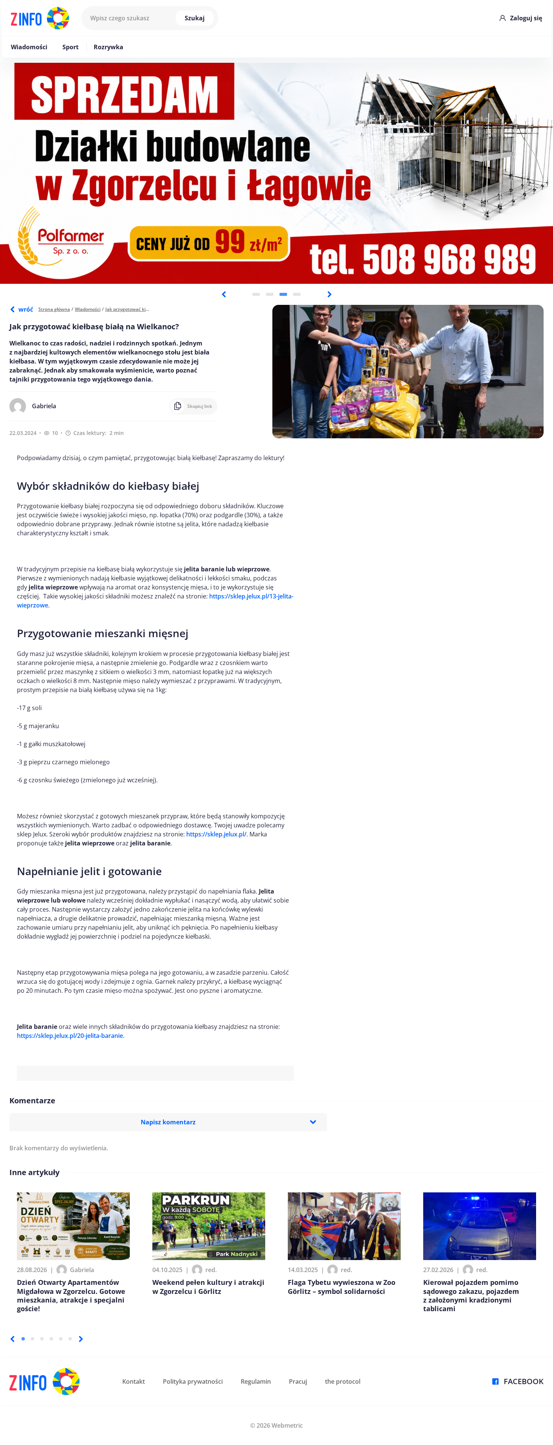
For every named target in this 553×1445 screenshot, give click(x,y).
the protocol (342, 1381)
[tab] (256, 294)
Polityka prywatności (193, 1381)
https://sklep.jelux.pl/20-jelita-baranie (70, 1035)
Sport (70, 47)
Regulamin (256, 1381)
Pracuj (298, 1381)
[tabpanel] (276, 173)
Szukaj (195, 18)
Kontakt (133, 1381)
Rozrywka (108, 47)
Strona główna (54, 309)
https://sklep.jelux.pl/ (216, 834)
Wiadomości (29, 47)
